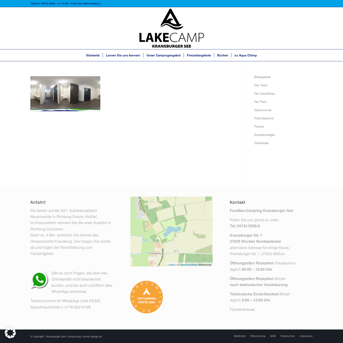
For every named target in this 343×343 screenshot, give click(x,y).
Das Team (261, 85)
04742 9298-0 (248, 226)
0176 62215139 (78, 307)
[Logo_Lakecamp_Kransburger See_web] (171, 28)
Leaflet (171, 264)
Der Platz (260, 101)
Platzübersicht (263, 118)
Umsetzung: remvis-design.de (85, 336)
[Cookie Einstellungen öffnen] (10, 337)
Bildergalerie (262, 77)
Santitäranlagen (264, 134)
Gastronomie (262, 110)
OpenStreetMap (188, 264)
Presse (259, 126)
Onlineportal (61, 279)
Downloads (261, 143)
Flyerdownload (242, 309)
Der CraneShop (264, 93)
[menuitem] (93, 55)
